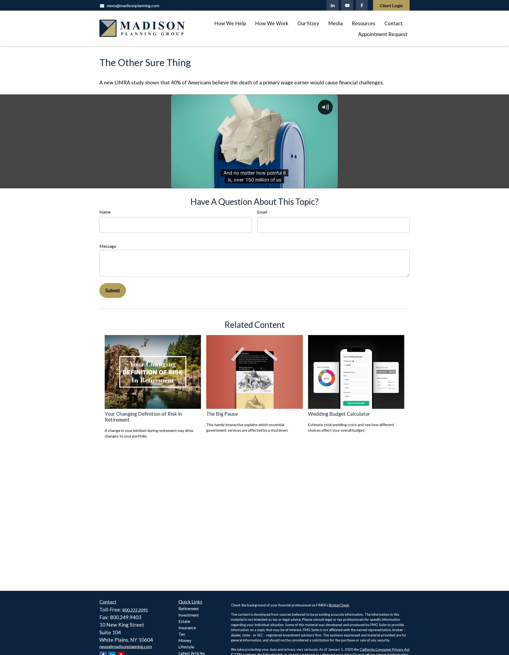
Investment (188, 614)
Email (262, 211)
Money (184, 640)
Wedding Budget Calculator (339, 414)
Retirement (188, 608)
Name (105, 211)
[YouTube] (347, 5)
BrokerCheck (339, 605)
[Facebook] (362, 5)
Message (107, 246)
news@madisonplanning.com (133, 5)
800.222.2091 (135, 609)
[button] (230, 22)
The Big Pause (222, 414)
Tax (181, 633)
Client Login (391, 5)
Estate (184, 621)
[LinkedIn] (333, 5)
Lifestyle (186, 646)
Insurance (187, 627)
